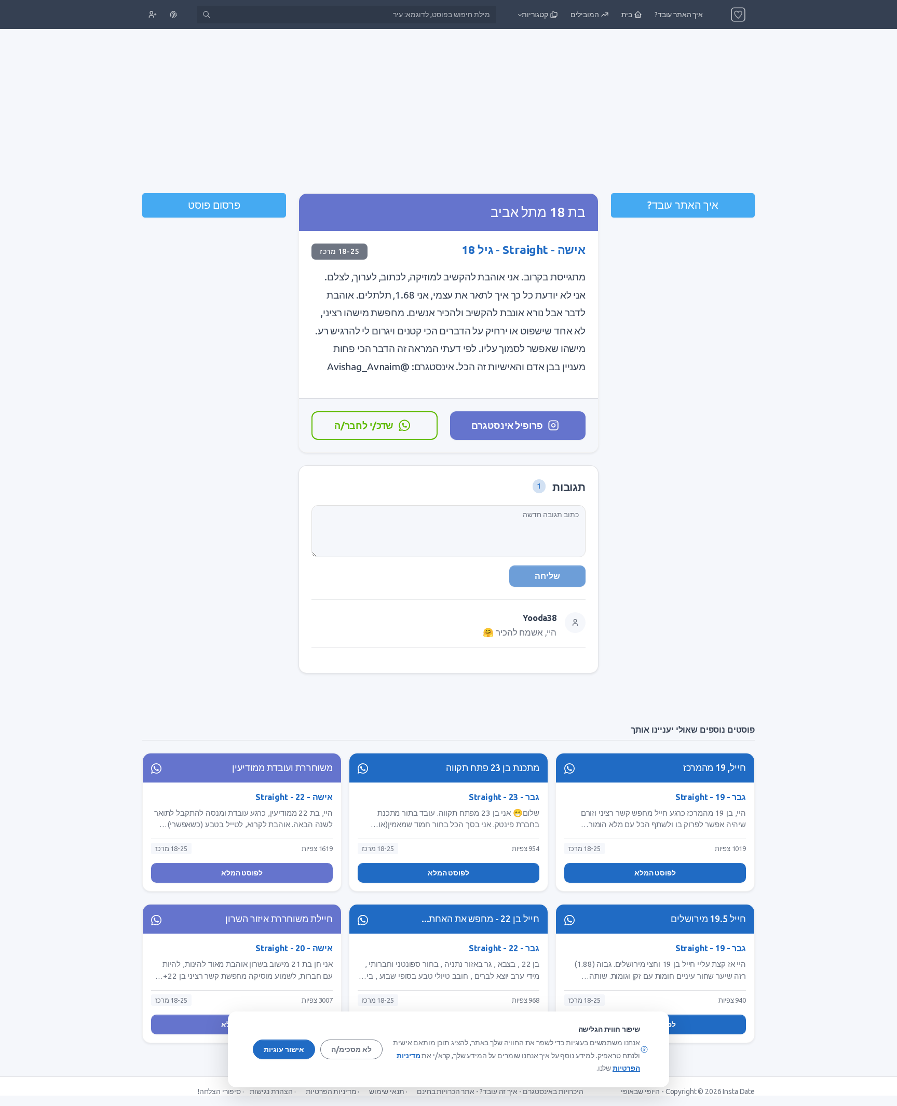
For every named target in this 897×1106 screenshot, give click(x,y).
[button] (536, 14)
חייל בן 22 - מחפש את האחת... (480, 919)
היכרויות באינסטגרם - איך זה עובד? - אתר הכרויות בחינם (500, 1091)
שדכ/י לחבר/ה (363, 425)
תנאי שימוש (386, 1091)
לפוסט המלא (655, 873)
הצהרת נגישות (271, 1091)
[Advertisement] (448, 112)
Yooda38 (539, 618)
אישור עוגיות (284, 1049)
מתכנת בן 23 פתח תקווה (492, 768)
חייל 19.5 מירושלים (708, 919)
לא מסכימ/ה (351, 1049)
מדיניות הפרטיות (331, 1091)
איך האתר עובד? (682, 205)
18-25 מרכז (339, 251)
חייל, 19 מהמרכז (714, 768)
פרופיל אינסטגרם (506, 425)
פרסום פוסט (214, 205)
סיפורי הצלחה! (219, 1091)
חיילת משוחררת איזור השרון (279, 919)
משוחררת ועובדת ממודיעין (282, 768)
